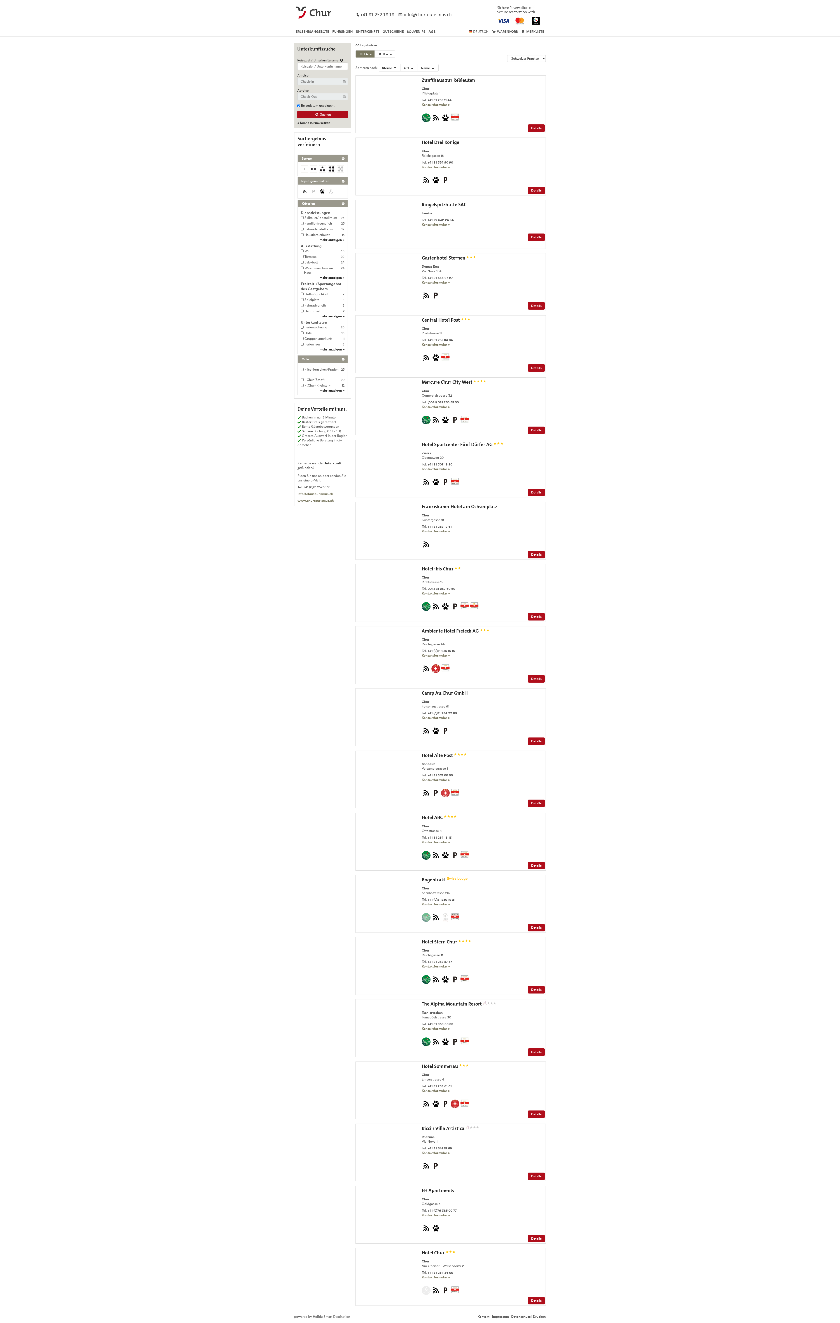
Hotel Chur (434, 1253)
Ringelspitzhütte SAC (444, 204)
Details (536, 128)
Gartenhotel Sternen (444, 258)
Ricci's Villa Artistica (444, 1128)
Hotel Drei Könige (440, 142)
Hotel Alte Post (438, 755)
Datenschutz (520, 1316)
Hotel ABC (433, 817)
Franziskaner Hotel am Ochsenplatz (459, 506)
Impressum (500, 1316)
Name (426, 68)
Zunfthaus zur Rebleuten (448, 80)
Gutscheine (393, 32)
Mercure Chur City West (447, 382)
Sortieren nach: (366, 68)
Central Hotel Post (441, 320)
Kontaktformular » (436, 105)
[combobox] (322, 66)
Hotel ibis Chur (438, 569)
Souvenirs (416, 32)
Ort (407, 68)
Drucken (539, 1316)
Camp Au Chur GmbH (445, 693)
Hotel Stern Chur (440, 942)
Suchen (325, 114)
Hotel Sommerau (440, 1066)
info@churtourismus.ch (315, 494)
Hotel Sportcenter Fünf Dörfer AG (458, 444)
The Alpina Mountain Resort (452, 1004)
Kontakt (484, 1316)
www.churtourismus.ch (316, 501)
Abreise (303, 90)
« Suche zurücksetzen (313, 123)
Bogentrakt (434, 880)
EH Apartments (438, 1190)
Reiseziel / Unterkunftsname (318, 60)
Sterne (387, 68)
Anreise (302, 75)
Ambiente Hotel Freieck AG (451, 631)
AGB (432, 32)
